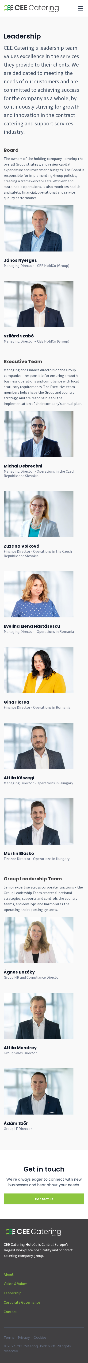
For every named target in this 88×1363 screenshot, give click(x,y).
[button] (79, 8)
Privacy (24, 1337)
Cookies (40, 1337)
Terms (9, 1337)
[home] (31, 8)
